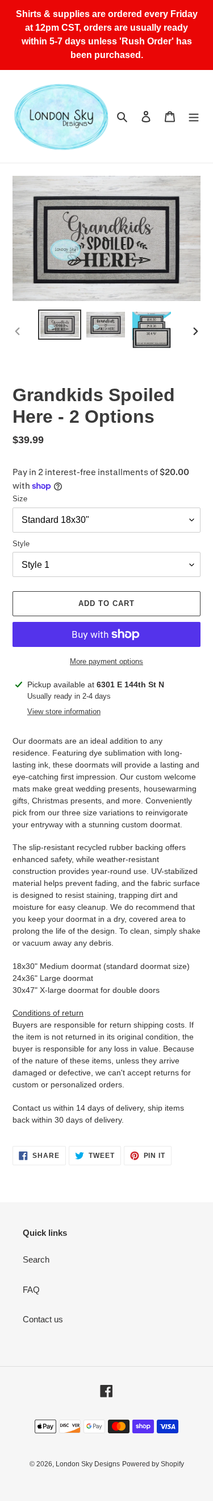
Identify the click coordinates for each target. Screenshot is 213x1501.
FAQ (31, 1289)
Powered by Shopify (153, 1464)
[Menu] (194, 116)
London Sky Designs (88, 1464)
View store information (64, 711)
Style (21, 543)
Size (19, 498)
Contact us (43, 1319)
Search (36, 1259)
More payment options (106, 661)
